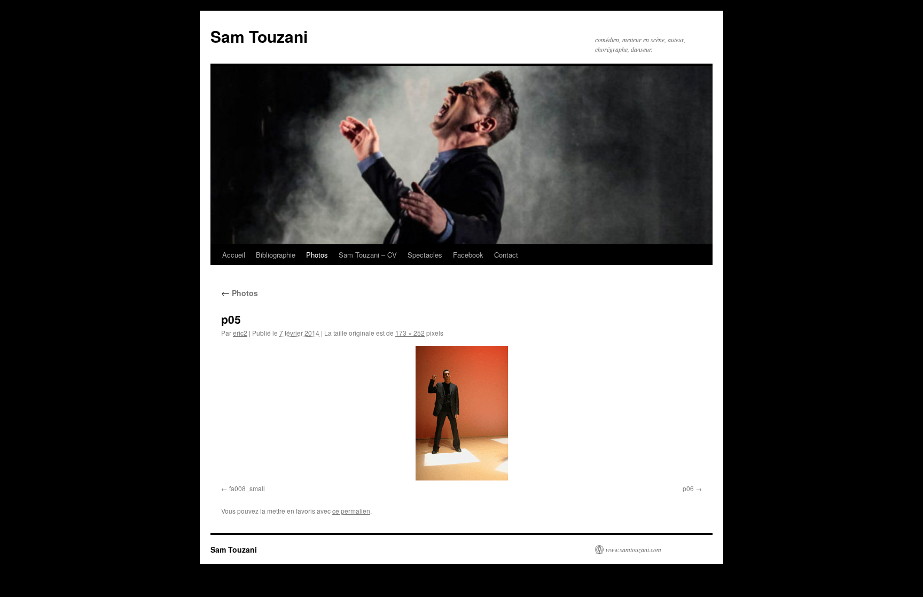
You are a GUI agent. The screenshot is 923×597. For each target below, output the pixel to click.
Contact (506, 255)
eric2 (240, 332)
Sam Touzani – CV (368, 255)
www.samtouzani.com (633, 549)
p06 (688, 488)
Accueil (233, 255)
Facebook (468, 255)
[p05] (461, 413)
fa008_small (247, 488)
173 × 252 (410, 332)
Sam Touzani (259, 36)
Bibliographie (275, 255)
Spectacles (425, 255)
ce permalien (351, 510)
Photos (317, 255)
